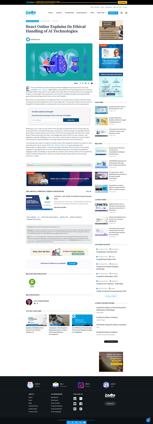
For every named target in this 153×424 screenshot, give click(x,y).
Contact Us (110, 403)
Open (30, 400)
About (102, 7)
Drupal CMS (64, 217)
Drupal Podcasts (56, 409)
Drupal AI (113, 13)
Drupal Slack (87, 240)
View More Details (60, 207)
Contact (125, 7)
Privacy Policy (33, 412)
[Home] (31, 13)
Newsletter (97, 7)
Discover (100, 13)
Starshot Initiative (34, 219)
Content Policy (33, 406)
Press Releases (56, 412)
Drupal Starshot (76, 217)
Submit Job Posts (117, 7)
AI (38, 217)
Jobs (92, 13)
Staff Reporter (35, 39)
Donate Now (122, 2)
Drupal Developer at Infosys (106, 332)
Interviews (69, 13)
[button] (77, 83)
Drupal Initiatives (56, 406)
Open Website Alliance (58, 145)
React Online (42, 90)
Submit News (108, 7)
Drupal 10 (91, 420)
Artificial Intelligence (49, 217)
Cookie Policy (33, 409)
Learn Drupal (81, 13)
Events (59, 13)
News (50, 13)
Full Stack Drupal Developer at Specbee (111, 325)
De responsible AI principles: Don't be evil (46, 165)
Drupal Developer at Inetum (107, 317)
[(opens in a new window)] (31, 2)
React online (76, 165)
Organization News (32, 21)
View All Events (111, 296)
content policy (31, 240)
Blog (92, 7)
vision (34, 236)
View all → (89, 191)
